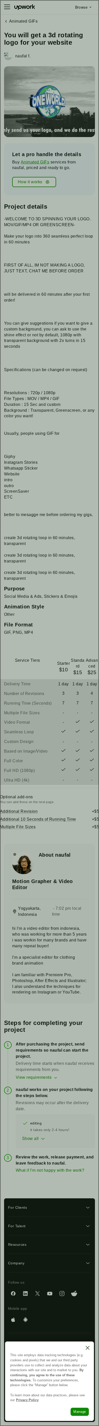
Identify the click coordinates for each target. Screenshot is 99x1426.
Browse (81, 7)
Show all (30, 1138)
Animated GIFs (35, 162)
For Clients (17, 1207)
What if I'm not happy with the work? (50, 1170)
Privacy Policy (27, 1400)
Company (16, 1263)
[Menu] (7, 7)
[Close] (87, 1348)
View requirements (34, 1077)
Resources (17, 1244)
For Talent (17, 1226)
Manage (79, 1412)
